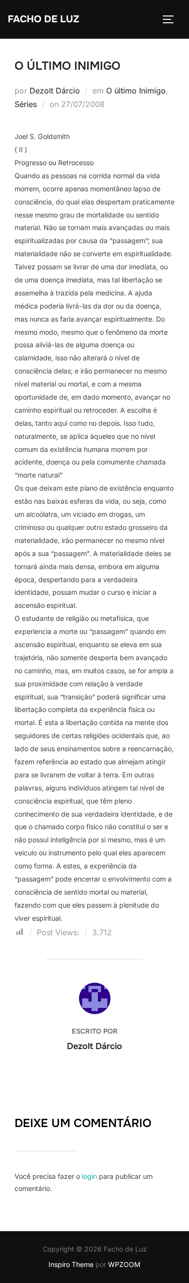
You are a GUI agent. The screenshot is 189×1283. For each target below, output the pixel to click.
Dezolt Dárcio (55, 90)
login (89, 1176)
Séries (26, 104)
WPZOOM (124, 1264)
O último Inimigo (136, 90)
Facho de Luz (43, 19)
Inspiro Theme (71, 1264)
